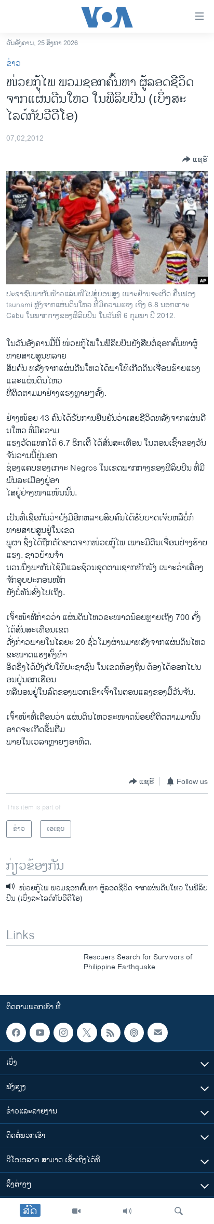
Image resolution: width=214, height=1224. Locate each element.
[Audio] (127, 1211)
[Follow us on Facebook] (16, 1032)
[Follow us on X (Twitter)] (87, 1032)
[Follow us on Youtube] (39, 1032)
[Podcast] (134, 1032)
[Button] (195, 159)
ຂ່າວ (13, 64)
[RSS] (111, 1032)
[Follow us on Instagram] (63, 1032)
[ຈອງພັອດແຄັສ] (157, 1032)
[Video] (76, 1211)
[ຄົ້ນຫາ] (178, 1211)
